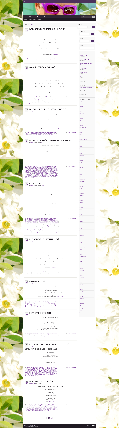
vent (35, 232)
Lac (34, 225)
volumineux (52, 232)
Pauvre (31, 173)
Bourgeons (27, 405)
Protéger (56, 229)
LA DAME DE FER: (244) (85, 80)
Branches (51, 219)
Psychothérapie (83, 256)
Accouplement (43, 218)
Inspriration (82, 195)
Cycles (30, 369)
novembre (34, 273)
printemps (51, 60)
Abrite (38, 218)
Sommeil (50, 61)
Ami (31, 367)
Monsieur (29, 273)
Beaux (34, 132)
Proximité (51, 336)
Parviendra (49, 408)
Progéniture (41, 229)
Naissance (41, 226)
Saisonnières (48, 409)
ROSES (81, 282)
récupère (27, 230)
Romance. (81, 279)
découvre (81, 129)
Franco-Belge (82, 179)
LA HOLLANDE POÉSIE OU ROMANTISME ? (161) (50, 140)
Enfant (51, 334)
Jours (57, 272)
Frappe (55, 223)
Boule (37, 167)
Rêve (35, 337)
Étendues (31, 223)
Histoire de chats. (83, 183)
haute (42, 224)
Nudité (39, 273)
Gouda (26, 170)
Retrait (35, 175)
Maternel (27, 226)
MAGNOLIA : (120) (37, 281)
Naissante (34, 101)
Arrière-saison (31, 299)
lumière (50, 225)
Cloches (35, 405)
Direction (42, 334)
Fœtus (29, 224)
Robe (30, 305)
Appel (38, 333)
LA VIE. (81, 197)
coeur (43, 405)
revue (38, 230)
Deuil (81, 134)
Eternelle (54, 132)
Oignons (51, 172)
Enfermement (48, 98)
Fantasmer (49, 301)
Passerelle (37, 227)
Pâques (81, 237)
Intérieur (40, 100)
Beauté (41, 299)
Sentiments (82, 294)
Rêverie (38, 337)
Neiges (48, 133)
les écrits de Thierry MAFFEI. (59, 10)
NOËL (81, 228)
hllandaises (40, 170)
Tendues (56, 337)
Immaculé (37, 302)
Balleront (42, 219)
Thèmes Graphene (34, 426)
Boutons (47, 271)
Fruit (33, 370)
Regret (31, 102)
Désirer (40, 98)
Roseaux (44, 230)
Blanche (42, 58)
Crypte (51, 168)
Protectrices (51, 229)
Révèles (26, 305)
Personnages (82, 247)
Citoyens (32, 168)
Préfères (41, 174)
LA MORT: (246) (83, 72)
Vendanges (35, 306)
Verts (52, 134)
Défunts (55, 168)
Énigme (81, 153)
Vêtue (41, 306)
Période (46, 227)
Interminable (27, 225)
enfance (43, 98)
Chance (40, 97)
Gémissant (36, 224)
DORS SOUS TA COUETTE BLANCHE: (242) (47, 29)
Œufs (28, 233)
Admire (28, 166)
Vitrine (34, 375)
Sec (30, 374)
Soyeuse (53, 305)
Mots (81, 214)
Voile (41, 232)
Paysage (47, 304)
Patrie (81, 242)
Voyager (56, 232)
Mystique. (81, 219)
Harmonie (47, 99)
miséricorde (82, 211)
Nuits (57, 226)
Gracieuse (31, 302)
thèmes (31, 16)
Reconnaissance (44, 274)
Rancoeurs (40, 409)
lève (42, 225)
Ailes (38, 96)
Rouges (33, 134)
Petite (38, 336)
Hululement (33, 60)
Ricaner (36, 61)
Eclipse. (81, 143)
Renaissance (82, 268)
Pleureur (55, 227)
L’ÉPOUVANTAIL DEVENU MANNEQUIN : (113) (49, 344)
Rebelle (39, 274)
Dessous (50, 300)
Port (31, 174)
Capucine (48, 367)
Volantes (47, 232)
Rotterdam (49, 175)
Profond (36, 274)
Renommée (27, 175)
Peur (46, 101)
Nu (36, 273)
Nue (36, 304)
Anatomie (81, 106)
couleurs (55, 368)
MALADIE (81, 202)
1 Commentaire (73, 218)
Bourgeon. (43, 271)
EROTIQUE (82, 155)
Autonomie (36, 97)
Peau (43, 101)
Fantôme (81, 167)
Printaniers (52, 101)
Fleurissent (40, 169)
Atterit (41, 333)
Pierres (44, 173)
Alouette (28, 367)
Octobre (42, 273)
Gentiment (30, 335)
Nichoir (52, 226)
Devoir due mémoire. (83, 139)
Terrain (43, 374)
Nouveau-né (56, 335)
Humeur (81, 190)
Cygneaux (49, 220)
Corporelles (82, 122)
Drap (46, 334)
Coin (38, 168)
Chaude (30, 220)
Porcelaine (27, 174)
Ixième (46, 302)
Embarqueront (41, 222)
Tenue (56, 305)
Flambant (27, 370)
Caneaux (47, 167)
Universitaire (47, 176)
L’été (43, 335)
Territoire (54, 231)
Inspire (26, 171)
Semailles (42, 305)
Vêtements (27, 375)
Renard (33, 61)
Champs (55, 167)
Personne (27, 373)
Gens (32, 133)
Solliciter (37, 410)
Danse (52, 220)
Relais (36, 230)
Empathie (81, 151)
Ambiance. (82, 101)
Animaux (42, 185)
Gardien (35, 370)
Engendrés (49, 222)
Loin (44, 171)
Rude (36, 134)
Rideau (41, 230)
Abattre (28, 218)
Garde (32, 224)
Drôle (33, 369)
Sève (33, 231)
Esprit (30, 99)
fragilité (32, 407)
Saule (26, 231)
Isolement (45, 100)
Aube (54, 96)
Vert (38, 306)
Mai (52, 407)
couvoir (42, 220)
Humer (29, 100)
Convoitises (27, 98)
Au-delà (47, 166)
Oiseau (29, 336)
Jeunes (32, 225)
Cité (29, 168)
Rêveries (81, 275)
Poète (81, 249)
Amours (43, 96)
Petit (50, 227)
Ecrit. (81, 148)
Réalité (29, 337)
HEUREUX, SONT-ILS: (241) (86, 93)
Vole (26, 103)
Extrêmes (39, 272)
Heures (50, 99)
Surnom (34, 176)
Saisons (39, 134)
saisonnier (81, 289)
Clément (51, 299)
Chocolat (81, 118)
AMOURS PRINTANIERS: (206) (42, 67)
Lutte (53, 225)
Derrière (39, 221)
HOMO (81, 188)
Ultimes (45, 275)
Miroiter (55, 407)
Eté (51, 132)
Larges (36, 225)
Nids (55, 226)
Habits (39, 370)
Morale (31, 372)
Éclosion (35, 222)
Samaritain (27, 374)
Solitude (81, 296)
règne (30, 230)
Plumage (29, 228)
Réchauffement (28, 61)
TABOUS (81, 301)
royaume (48, 230)
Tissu (28, 338)
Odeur (37, 101)
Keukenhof (33, 171)
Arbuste (28, 271)
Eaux (29, 222)
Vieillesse (81, 312)
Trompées (41, 410)
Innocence (36, 100)
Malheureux (50, 371)
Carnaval (81, 115)
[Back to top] (116, 425)
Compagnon (43, 368)
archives (37, 16)
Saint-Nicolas (82, 284)
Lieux (36, 371)
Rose (41, 337)
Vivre (56, 102)
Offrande (46, 273)
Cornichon (48, 168)
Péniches (34, 173)
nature (37, 60)
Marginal (50, 171)
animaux (26, 219)
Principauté (27, 229)
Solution (33, 374)
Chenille (44, 97)
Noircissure (38, 372)
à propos (49, 16)
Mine (26, 372)
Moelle (28, 372)
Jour (47, 407)
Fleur (41, 99)
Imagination (82, 193)
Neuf (35, 372)
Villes (81, 315)
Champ (52, 333)
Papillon (40, 101)
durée (26, 222)
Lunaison (38, 303)
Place (52, 227)
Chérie (26, 168)
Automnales (27, 97)
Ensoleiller (53, 98)
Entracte (30, 406)
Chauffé (33, 368)
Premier (48, 228)
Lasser (55, 302)
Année (28, 132)
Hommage (81, 186)
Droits (57, 221)
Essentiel (29, 169)
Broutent (41, 167)
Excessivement (42, 406)
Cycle (37, 300)
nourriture (81, 233)
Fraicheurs (54, 272)
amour (35, 333)
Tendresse (82, 303)
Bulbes (44, 167)
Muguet (42, 383)
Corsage (27, 300)
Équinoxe (27, 99)
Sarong (39, 305)
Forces (44, 59)
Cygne (45, 220)
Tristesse (81, 305)
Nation (37, 172)
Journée (50, 407)
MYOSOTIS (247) (83, 68)
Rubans (32, 305)
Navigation (48, 226)
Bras (44, 367)
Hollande (44, 170)
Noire (46, 172)
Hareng (32, 170)
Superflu (30, 176)
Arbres (32, 58)
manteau (45, 303)
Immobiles (56, 170)
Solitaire (33, 410)
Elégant (48, 334)
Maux (81, 204)
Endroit (42, 369)
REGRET (81, 263)
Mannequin (55, 371)
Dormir (26, 272)
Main (45, 335)
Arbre (52, 96)
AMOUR (42, 69)
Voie (35, 338)
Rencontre (82, 270)
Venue (48, 410)
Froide (47, 59)
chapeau (26, 368)
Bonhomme (41, 367)
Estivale (56, 222)
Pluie (44, 60)
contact (43, 16)
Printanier (32, 229)
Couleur (30, 300)
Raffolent (52, 174)
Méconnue (27, 172)
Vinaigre (32, 177)
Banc (54, 404)
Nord (48, 172)
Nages (35, 172)
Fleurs (42, 241)
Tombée (26, 306)
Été (32, 99)
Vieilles (26, 177)
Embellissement (36, 301)
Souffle (49, 337)
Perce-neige (53, 408)
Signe (35, 231)
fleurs (47, 169)
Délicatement (27, 221)
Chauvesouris (50, 58)
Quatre (54, 336)
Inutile (33, 371)
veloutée (30, 306)
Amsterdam (35, 166)
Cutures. (34, 300)
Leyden (41, 171)
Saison (39, 61)
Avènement (50, 404)
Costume (48, 368)
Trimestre (50, 374)
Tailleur (40, 374)
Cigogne (31, 334)
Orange (54, 172)
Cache (54, 219)
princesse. (42, 336)
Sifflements (45, 61)
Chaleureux (44, 132)
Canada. (40, 132)
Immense (52, 170)
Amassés (50, 218)
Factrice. (55, 334)
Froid (29, 133)
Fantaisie (81, 165)
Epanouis (34, 406)
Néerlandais (41, 172)
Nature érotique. (43, 283)
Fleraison (56, 406)
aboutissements (33, 218)
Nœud (26, 336)
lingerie (26, 303)
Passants (50, 372)
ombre (33, 408)
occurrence (27, 227)
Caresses (27, 220)
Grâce (53, 59)
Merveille (48, 335)
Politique (81, 251)
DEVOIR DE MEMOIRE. (84, 136)
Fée (58, 334)
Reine (33, 230)
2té (27, 299)
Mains (46, 371)
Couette (29, 59)
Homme (36, 335)
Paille (47, 372)
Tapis (37, 176)
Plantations (48, 173)
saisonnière (55, 230)
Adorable (33, 404)
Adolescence (29, 96)
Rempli (32, 337)
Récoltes (53, 373)
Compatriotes (42, 168)
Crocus (48, 405)
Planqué (50, 273)
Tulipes (40, 176)
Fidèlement (51, 406)
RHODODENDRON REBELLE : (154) (44, 239)
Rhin (38, 175)
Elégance (27, 301)
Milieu (54, 303)
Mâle (56, 225)
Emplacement (37, 369)
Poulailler (47, 60)
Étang (26, 223)
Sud (28, 176)
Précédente (43, 228)
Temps (47, 102)
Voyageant (29, 103)
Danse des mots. (83, 127)
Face (38, 223)
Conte (42, 314)
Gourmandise (82, 181)
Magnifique (39, 133)
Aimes (31, 166)
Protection (55, 60)
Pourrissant (27, 409)
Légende (81, 200)
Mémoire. (81, 207)
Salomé (35, 305)
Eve (46, 301)
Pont (32, 228)
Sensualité (82, 291)
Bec (48, 219)
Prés (26, 134)
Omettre (37, 408)
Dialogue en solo (83, 141)
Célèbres (51, 167)
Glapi (50, 59)
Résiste (44, 409)
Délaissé (56, 220)
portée (55, 133)
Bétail (39, 58)
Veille (33, 232)
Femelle (40, 223)
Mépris (81, 209)
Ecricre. (81, 146)
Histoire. (47, 370)
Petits (41, 173)
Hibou (55, 59)
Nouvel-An (82, 235)
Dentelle (46, 300)
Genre (43, 99)
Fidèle (33, 169)
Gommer (27, 302)
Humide (26, 371)
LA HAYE (37, 171)
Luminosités (33, 303)
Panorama (27, 173)
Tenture (50, 231)
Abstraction (29, 333)
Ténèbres (46, 231)
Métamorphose (28, 101)
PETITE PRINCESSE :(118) (40, 313)
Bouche (34, 167)
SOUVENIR (82, 298)
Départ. (81, 132)
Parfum (40, 408)
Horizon (48, 170)
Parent (81, 240)
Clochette (40, 405)
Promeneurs (39, 373)
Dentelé (32, 221)
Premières (52, 228)
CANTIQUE (82, 113)
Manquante (53, 100)
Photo (33, 373)
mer (30, 172)
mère (35, 226)
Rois (40, 175)
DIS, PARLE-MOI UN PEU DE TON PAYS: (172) (48, 109)
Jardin (29, 171)
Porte (33, 174)
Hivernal (54, 99)
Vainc (30, 232)
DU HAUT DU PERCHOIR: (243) (87, 83)
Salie (42, 61)
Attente (34, 219)
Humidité (30, 371)
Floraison (49, 272)
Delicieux (52, 405)
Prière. (81, 254)
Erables (48, 132)
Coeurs (35, 168)
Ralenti (26, 337)
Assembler (31, 219)
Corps (31, 98)
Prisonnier (27, 102)
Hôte (55, 370)
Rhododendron (54, 274)
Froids (30, 370)
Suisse (45, 134)
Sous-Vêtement (48, 305)
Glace (39, 224)
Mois (38, 226)
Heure (35, 407)
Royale (53, 175)
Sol (28, 275)
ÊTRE (81, 158)
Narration (81, 221)
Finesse (50, 223)
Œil (26, 233)
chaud (46, 58)
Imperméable (51, 224)
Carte (51, 367)
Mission (51, 335)
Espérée (53, 222)
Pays (41, 111)
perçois (38, 173)
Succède (37, 275)
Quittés (36, 409)
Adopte (33, 96)
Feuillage (44, 223)
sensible (56, 409)
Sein (47, 337)
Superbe (48, 134)
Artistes (44, 166)
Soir (26, 176)
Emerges (41, 301)
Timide (42, 275)
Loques (43, 371)
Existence (81, 160)
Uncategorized (46, 69)
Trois (31, 338)
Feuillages (38, 99)
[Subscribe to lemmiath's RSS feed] (24, 1)
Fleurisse (36, 169)
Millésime (27, 304)
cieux (40, 368)
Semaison (29, 231)
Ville (29, 177)
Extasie (35, 223)
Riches (34, 102)
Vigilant (38, 232)
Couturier (27, 369)
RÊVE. (81, 272)
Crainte (32, 59)
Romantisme (44, 175)
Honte (26, 100)
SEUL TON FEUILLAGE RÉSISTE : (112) (45, 381)
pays (52, 133)
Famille (81, 162)
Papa (34, 227)
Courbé (38, 220)
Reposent (32, 175)
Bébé (48, 333)
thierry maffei (32, 69)
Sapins (42, 134)
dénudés (56, 405)
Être (34, 99)
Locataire (39, 371)
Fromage (50, 169)
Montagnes (44, 133)
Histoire (36, 170)
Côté (46, 405)
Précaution (39, 228)
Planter (52, 173)
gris (33, 335)
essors (37, 406)
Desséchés (47, 221)
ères (44, 301)
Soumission (39, 231)
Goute (29, 170)
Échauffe (32, 222)
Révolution (82, 277)
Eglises (26, 406)
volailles (43, 232)
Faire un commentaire (71, 58)
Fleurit (26, 133)
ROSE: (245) (82, 76)
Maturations (31, 226)
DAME (40, 300)
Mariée (49, 303)
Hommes (29, 60)
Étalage (50, 369)
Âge (36, 96)
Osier (31, 227)
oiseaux (40, 60)
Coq (26, 59)
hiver (26, 60)
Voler (37, 338)
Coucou (51, 368)
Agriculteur (29, 58)
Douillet (53, 221)
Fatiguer (53, 301)
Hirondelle (43, 370)
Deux (51, 221)
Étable (38, 59)
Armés (39, 166)
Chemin (55, 333)
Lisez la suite (55, 54)
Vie (55, 61)
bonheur (30, 167)
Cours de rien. (82, 125)
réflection (81, 258)
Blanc (37, 132)
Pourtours (37, 174)
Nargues (30, 408)
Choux (26, 334)
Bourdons (39, 271)
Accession (29, 404)
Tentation (51, 102)
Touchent (27, 232)
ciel (53, 58)
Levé (44, 225)
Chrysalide (48, 97)
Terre (53, 61)
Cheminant (35, 220)
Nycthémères (43, 304)
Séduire (40, 102)
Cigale (56, 58)
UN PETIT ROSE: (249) (84, 59)
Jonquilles (44, 407)
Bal (39, 299)
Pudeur (55, 304)
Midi (32, 172)
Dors (35, 59)
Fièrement (54, 369)
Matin (53, 171)
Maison (46, 171)
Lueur (29, 303)
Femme (26, 335)
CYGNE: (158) (35, 183)
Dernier (35, 221)
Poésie (56, 173)
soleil (30, 275)
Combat (52, 97)
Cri (37, 334)
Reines (55, 174)
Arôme (42, 404)
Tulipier (43, 176)
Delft (26, 169)
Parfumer (44, 408)
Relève (49, 274)
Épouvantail (46, 369)
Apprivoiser (48, 96)
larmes (39, 225)
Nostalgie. (81, 230)
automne (36, 58)
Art (41, 166)
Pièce (48, 101)
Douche (54, 300)
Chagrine (32, 405)
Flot (53, 223)
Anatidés (54, 218)
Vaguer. (81, 310)
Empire (45, 222)
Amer (41, 96)
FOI (80, 176)
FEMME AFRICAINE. (83, 172)
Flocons (41, 59)
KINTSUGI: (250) (83, 55)
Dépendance (35, 98)
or (50, 133)
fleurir (26, 407)
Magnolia (42, 303)
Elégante (31, 301)
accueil (25, 16)
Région (81, 261)
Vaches (52, 176)
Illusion (32, 100)
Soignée (56, 175)
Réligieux (81, 265)
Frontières (55, 169)
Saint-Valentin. (82, 287)
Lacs (36, 133)
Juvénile (48, 100)
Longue (47, 225)
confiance (55, 299)
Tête (57, 231)
